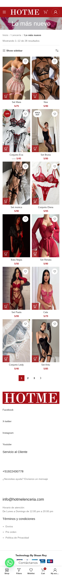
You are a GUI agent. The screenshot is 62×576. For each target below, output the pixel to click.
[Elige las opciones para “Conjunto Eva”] (6, 148)
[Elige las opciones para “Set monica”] (6, 201)
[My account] (55, 12)
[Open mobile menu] (4, 12)
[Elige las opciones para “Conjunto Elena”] (35, 201)
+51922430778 (13, 471)
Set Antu (45, 365)
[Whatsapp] (9, 567)
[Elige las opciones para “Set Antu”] (35, 358)
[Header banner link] (31, 3)
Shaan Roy (40, 555)
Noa (46, 102)
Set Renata (45, 260)
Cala (45, 312)
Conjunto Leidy (16, 365)
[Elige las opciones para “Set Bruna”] (35, 148)
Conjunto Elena (45, 207)
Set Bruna (46, 155)
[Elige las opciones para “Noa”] (35, 96)
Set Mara (16, 102)
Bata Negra (16, 260)
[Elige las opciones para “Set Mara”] (6, 96)
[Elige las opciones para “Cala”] (35, 306)
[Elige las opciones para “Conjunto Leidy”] (6, 358)
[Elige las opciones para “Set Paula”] (6, 306)
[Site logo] (24, 11)
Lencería (17, 35)
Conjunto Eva (16, 155)
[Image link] (31, 397)
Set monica (16, 207)
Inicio (6, 35)
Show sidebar (14, 50)
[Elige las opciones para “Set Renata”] (35, 253)
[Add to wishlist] (25, 61)
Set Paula (16, 312)
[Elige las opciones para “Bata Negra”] (6, 253)
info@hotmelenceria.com (23, 499)
